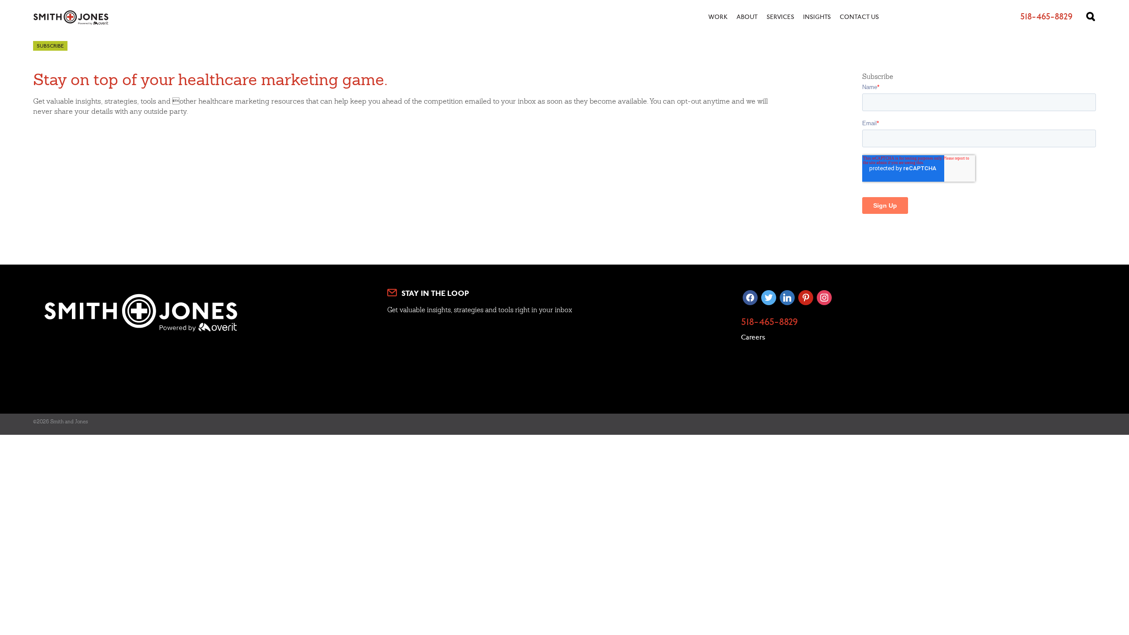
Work (718, 18)
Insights (817, 18)
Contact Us (859, 18)
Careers (753, 337)
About (747, 18)
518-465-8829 (769, 323)
